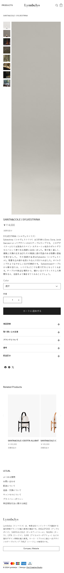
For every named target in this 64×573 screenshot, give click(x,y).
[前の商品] (3, 426)
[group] (32, 433)
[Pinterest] (9, 378)
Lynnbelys (10, 530)
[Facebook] (5, 378)
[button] (61, 5)
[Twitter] (12, 378)
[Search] (57, 5)
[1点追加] (19, 311)
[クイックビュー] (24, 426)
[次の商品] (60, 426)
